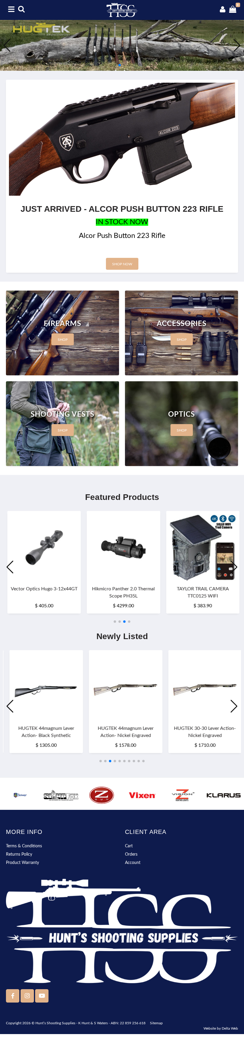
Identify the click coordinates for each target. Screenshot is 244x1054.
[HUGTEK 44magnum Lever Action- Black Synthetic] (42, 687)
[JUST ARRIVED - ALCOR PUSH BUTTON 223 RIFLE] (122, 139)
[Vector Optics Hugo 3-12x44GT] (42, 547)
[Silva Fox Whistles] (61, 795)
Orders (131, 854)
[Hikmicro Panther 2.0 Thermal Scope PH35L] (122, 547)
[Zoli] (101, 795)
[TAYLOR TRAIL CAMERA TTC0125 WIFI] (201, 547)
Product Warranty (22, 863)
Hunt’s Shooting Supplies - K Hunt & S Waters (71, 1023)
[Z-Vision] (183, 795)
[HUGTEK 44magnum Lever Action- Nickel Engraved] (122, 687)
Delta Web (230, 1028)
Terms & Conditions (24, 846)
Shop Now (122, 264)
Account (132, 863)
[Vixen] (142, 795)
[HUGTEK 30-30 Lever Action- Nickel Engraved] (201, 687)
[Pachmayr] (20, 795)
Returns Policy (19, 854)
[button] (115, 65)
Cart (129, 846)
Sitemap (156, 1023)
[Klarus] (223, 795)
